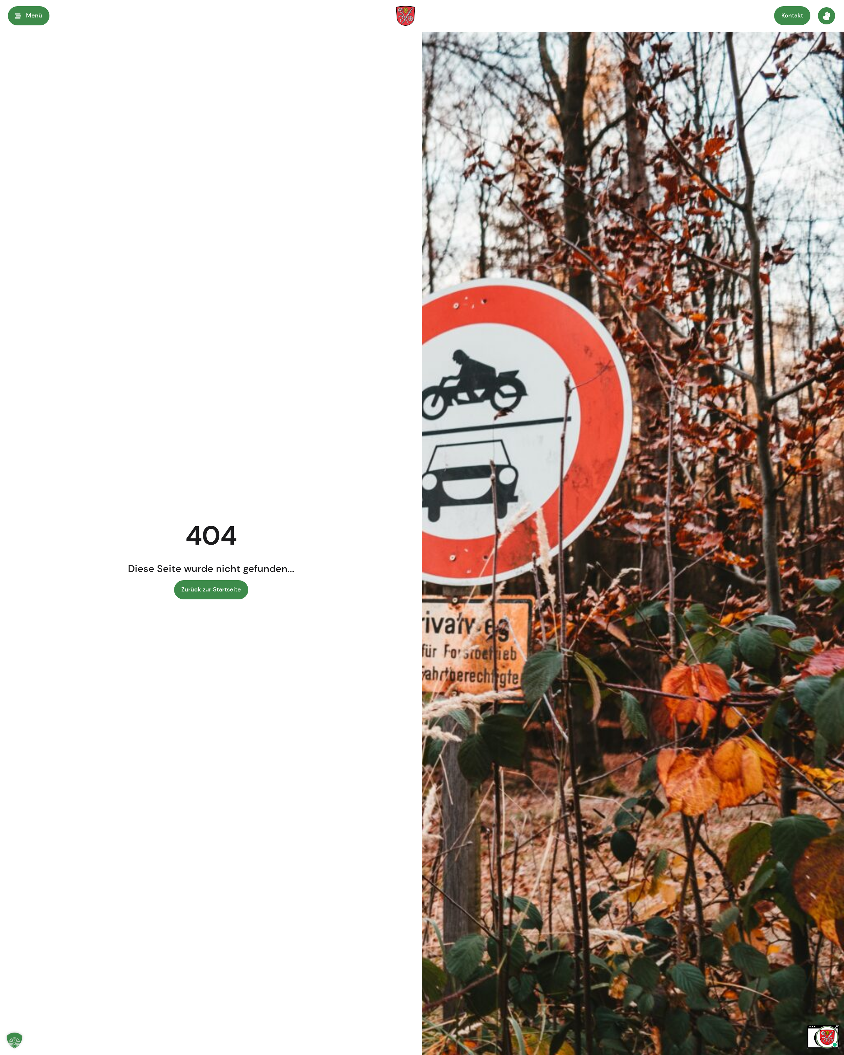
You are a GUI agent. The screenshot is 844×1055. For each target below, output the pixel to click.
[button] (14, 1040)
